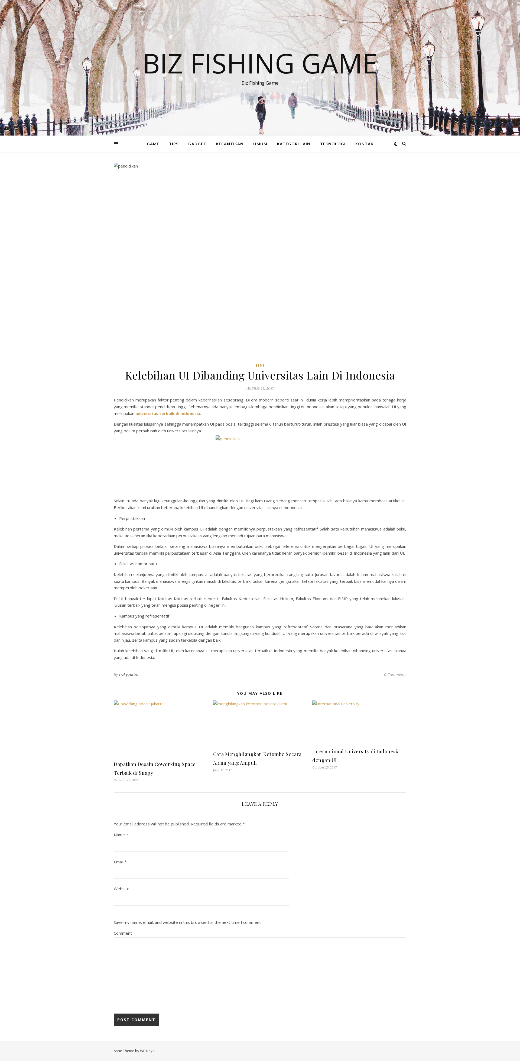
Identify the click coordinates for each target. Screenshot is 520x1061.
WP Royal (147, 1050)
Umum (260, 143)
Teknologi (333, 143)
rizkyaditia (129, 674)
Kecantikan (229, 143)
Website (121, 888)
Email (120, 861)
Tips (173, 143)
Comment (123, 933)
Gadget (197, 143)
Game (153, 143)
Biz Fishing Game (260, 62)
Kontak (364, 143)
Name (121, 834)
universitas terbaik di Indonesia (167, 413)
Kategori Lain (293, 143)
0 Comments (395, 674)
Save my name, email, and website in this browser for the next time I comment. (188, 922)
